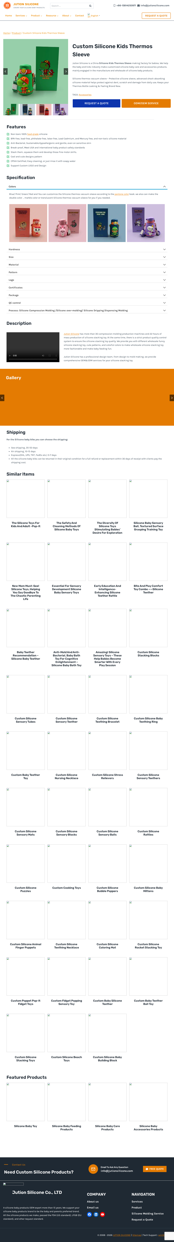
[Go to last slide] (5, 71)
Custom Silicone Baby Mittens (148, 889)
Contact (79, 15)
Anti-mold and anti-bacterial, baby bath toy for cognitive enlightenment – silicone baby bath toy (67, 659)
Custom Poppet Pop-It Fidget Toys (25, 1002)
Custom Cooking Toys (66, 887)
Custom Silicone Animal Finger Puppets (25, 946)
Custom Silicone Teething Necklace (66, 946)
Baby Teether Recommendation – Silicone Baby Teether (25, 655)
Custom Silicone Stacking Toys (25, 1058)
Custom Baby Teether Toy (25, 776)
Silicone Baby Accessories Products (148, 1127)
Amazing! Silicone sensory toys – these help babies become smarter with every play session (107, 659)
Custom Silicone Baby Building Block (107, 1058)
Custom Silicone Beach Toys (66, 1058)
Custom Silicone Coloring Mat (107, 946)
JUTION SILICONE (122, 1235)
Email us (93, 1207)
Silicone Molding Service (148, 1213)
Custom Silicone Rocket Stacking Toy (148, 946)
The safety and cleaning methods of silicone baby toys (66, 526)
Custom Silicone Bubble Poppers (107, 889)
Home (8, 15)
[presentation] (26, 499)
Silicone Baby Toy (25, 1126)
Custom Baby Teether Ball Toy (148, 1002)
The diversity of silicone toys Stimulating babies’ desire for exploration (107, 527)
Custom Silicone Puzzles (25, 889)
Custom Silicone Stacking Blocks (148, 654)
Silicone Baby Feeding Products (66, 1127)
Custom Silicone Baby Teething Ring (148, 720)
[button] (10, 109)
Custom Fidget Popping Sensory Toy (66, 1002)
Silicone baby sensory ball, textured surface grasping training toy (148, 526)
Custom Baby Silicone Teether (107, 1002)
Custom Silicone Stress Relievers (107, 776)
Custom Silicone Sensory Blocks (66, 833)
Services (137, 1201)
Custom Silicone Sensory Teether (67, 720)
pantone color (122, 194)
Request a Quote (156, 15)
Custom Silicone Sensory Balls (107, 833)
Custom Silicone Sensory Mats (25, 833)
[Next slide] (66, 71)
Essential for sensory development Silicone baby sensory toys (66, 589)
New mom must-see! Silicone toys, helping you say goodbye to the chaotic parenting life (26, 592)
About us (93, 1201)
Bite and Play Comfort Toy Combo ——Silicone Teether (148, 589)
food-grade (33, 134)
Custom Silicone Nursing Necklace (66, 776)
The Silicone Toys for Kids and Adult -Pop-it (25, 524)
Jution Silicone (71, 333)
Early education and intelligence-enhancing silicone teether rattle (107, 590)
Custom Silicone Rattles (148, 833)
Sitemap (136, 1235)
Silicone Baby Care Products (107, 1127)
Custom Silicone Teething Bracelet (107, 720)
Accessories (85, 94)
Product (137, 1207)
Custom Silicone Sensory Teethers (148, 776)
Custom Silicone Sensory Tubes (25, 720)
